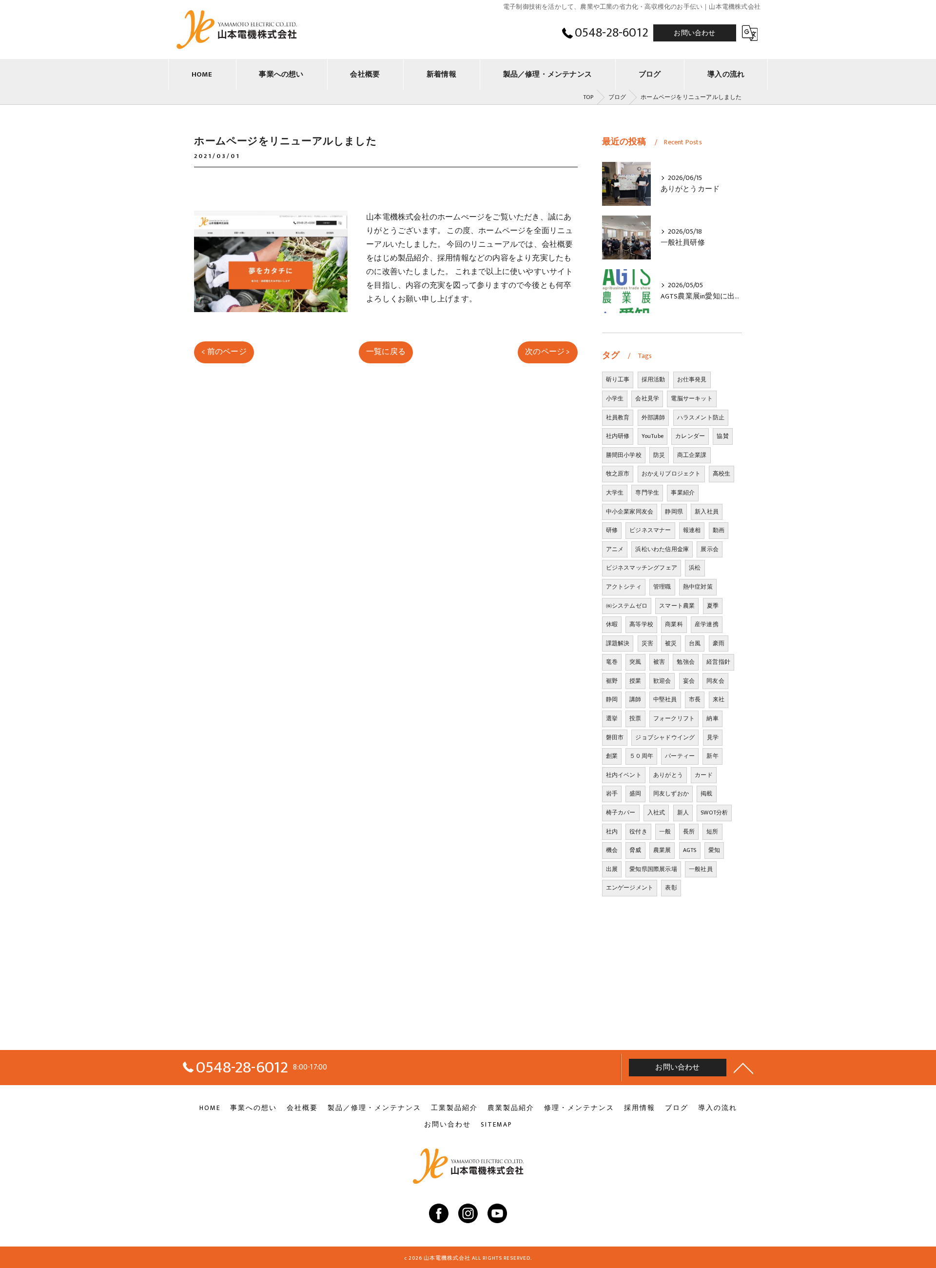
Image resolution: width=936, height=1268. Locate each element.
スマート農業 (677, 606)
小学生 (615, 398)
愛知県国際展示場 (653, 869)
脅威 (635, 850)
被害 (659, 662)
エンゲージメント (630, 887)
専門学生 (647, 492)
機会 (612, 850)
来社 (718, 699)
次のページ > (547, 351)
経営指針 (718, 662)
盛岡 (635, 793)
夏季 (713, 606)
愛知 (714, 850)
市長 (695, 699)
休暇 (612, 624)
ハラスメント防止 (701, 417)
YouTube (652, 436)
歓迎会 (662, 681)
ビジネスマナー (650, 530)
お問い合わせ (694, 33)
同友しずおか (671, 793)
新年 (712, 756)
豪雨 (718, 643)
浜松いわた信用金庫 (662, 549)
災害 (647, 643)
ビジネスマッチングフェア (641, 568)
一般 (665, 831)
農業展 (662, 850)
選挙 (612, 718)
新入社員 (707, 511)
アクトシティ (624, 587)
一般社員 (701, 869)
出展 (612, 869)
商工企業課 (692, 455)
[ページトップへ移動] (743, 1067)
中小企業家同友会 (630, 511)
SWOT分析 (714, 812)
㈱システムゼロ (626, 606)
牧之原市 (618, 473)
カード (704, 775)
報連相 (692, 530)
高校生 (722, 473)
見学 (713, 737)
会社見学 (647, 398)
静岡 (612, 699)
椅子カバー (621, 812)
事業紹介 (683, 492)
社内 (612, 831)
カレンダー (690, 436)
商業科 (674, 624)
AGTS (690, 850)
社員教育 (618, 417)
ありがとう (668, 775)
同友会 (715, 681)
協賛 (722, 436)
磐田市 (615, 737)
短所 (712, 831)
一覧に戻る (386, 351)
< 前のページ (223, 351)
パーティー (680, 756)
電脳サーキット (691, 398)
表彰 (671, 887)
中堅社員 (665, 699)
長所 (689, 831)
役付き (638, 831)
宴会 (689, 681)
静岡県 (674, 511)
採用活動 (653, 379)
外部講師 (653, 417)
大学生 (615, 492)
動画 (718, 530)
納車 (712, 718)
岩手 (612, 793)
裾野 (612, 681)
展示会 (710, 549)
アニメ (615, 549)
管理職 (662, 587)
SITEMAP (496, 1124)
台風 (695, 643)
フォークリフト (674, 718)
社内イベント (624, 775)
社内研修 (618, 436)
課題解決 (618, 643)
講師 (635, 699)
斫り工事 (618, 379)
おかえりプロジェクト (671, 473)
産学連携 (707, 624)
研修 (612, 530)
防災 (659, 455)
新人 (683, 812)
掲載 (706, 793)
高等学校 (641, 624)
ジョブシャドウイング (665, 737)
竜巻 (612, 662)
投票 (635, 718)
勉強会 (686, 662)
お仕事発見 (692, 379)
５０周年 (641, 756)
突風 (635, 662)
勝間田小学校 (624, 455)
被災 (671, 643)
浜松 (695, 568)
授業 (635, 681)
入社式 (656, 812)
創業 (612, 756)
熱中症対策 (698, 587)
